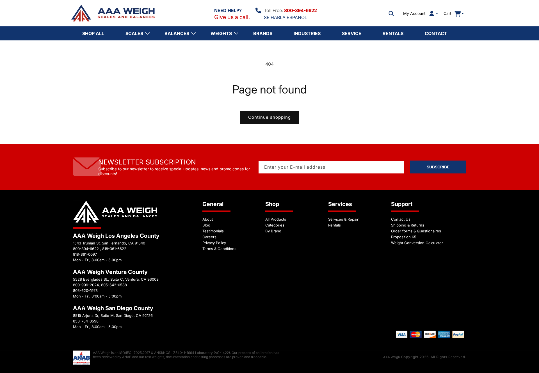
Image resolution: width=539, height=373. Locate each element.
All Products (275, 219)
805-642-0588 (114, 285)
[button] (391, 13)
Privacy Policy (214, 243)
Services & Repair (343, 219)
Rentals (334, 225)
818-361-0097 (85, 254)
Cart (451, 13)
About (207, 219)
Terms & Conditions (219, 248)
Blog (206, 225)
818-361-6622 (114, 248)
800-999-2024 (86, 285)
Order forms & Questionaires (416, 231)
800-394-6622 (300, 10)
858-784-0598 (86, 321)
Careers (209, 237)
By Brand (273, 231)
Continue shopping (269, 117)
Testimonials (213, 231)
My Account (414, 13)
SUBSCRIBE (438, 167)
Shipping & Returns (407, 225)
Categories (274, 225)
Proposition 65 (403, 237)
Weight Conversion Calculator (417, 243)
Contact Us (400, 219)
